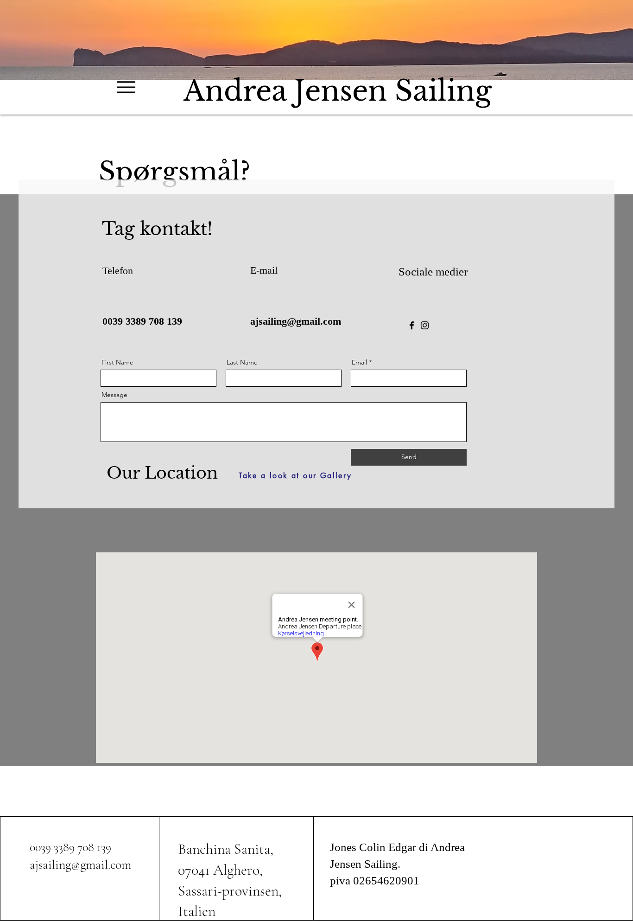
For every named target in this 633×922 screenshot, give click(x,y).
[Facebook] (411, 325)
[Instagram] (424, 325)
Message (114, 394)
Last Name (242, 362)
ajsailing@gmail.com (295, 321)
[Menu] (126, 87)
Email (359, 362)
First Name (117, 362)
